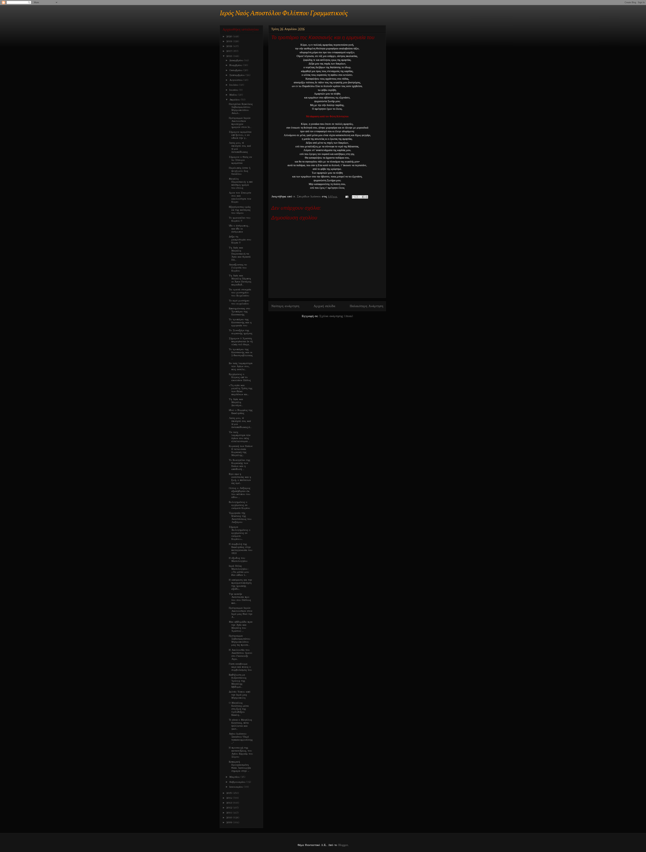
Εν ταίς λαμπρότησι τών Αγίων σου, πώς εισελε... (240, 366)
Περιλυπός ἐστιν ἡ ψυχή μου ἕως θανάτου (239, 170)
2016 (229, 56)
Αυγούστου (236, 79)
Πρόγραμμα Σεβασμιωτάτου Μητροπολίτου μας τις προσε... (239, 640)
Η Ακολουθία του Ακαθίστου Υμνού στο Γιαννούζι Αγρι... (240, 654)
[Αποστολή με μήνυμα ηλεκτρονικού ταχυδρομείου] (353, 197)
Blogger (343, 845)
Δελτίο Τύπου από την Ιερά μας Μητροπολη (239, 694)
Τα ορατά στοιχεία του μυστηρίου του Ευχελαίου (240, 292)
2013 (229, 802)
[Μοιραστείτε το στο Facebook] (363, 197)
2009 (229, 822)
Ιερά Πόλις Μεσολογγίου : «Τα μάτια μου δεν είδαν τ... (239, 570)
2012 (229, 807)
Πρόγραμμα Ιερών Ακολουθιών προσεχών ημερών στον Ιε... (240, 122)
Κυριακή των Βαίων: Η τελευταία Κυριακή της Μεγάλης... (241, 451)
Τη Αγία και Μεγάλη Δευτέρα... (236, 402)
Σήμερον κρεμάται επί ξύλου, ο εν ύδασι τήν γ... (240, 134)
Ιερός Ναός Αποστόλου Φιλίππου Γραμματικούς (284, 13)
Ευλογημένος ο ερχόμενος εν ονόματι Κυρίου (239, 505)
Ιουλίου (234, 84)
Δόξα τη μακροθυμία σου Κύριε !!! (240, 239)
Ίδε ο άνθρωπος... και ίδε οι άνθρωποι (239, 228)
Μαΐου (233, 94)
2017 (229, 51)
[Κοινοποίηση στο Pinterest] (366, 197)
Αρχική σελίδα (324, 306)
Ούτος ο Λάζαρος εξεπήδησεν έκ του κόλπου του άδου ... (239, 493)
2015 (229, 793)
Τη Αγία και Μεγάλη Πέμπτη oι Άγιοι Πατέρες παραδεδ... (240, 280)
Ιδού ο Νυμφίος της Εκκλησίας (241, 412)
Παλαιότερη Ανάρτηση (366, 306)
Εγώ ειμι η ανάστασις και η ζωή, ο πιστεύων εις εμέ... (240, 478)
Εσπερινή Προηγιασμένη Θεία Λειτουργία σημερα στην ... (240, 766)
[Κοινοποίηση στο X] (360, 197)
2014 (229, 797)
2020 (229, 36)
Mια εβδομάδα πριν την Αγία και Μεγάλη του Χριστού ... (241, 626)
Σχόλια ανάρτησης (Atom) (336, 316)
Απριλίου (235, 99)
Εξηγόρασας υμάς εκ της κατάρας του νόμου (240, 209)
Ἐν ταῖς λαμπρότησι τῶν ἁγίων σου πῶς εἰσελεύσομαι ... (239, 437)
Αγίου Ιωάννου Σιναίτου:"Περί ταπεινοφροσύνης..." (241, 738)
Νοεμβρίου (236, 65)
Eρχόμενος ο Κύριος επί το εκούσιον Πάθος (240, 377)
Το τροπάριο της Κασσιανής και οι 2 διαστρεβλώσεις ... (241, 354)
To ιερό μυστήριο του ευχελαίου (239, 302)
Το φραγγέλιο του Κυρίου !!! (239, 219)
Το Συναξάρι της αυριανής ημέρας (240, 332)
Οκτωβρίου (236, 70)
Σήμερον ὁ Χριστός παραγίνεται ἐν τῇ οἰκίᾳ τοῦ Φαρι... (241, 341)
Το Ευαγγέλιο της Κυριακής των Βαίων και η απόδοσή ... (239, 465)
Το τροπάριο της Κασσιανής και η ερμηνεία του (240, 322)
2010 (229, 817)
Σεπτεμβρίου (237, 75)
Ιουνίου (234, 89)
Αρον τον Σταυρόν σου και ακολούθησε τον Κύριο (240, 197)
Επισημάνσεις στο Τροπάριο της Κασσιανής (239, 311)
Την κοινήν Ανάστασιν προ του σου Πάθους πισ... (240, 598)
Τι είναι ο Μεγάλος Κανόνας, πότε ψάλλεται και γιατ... (240, 724)
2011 (229, 812)
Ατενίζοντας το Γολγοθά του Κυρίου (238, 267)
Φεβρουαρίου (237, 781)
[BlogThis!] (356, 197)
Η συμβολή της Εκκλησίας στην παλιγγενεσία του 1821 (240, 549)
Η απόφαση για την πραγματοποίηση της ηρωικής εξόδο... (240, 584)
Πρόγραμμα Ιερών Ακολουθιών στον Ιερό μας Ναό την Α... (240, 612)
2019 (229, 41)
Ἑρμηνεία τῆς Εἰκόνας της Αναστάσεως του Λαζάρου (240, 517)
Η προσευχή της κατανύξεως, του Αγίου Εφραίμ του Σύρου (241, 752)
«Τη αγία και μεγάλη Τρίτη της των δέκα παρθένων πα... (240, 390)
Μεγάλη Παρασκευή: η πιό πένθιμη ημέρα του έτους (241, 183)
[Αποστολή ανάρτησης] (346, 196)
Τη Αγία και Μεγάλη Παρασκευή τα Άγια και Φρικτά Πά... (240, 253)
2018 (229, 46)
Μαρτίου (235, 776)
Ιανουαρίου (236, 786)
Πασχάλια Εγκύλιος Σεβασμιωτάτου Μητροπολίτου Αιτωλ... (241, 108)
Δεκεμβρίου (236, 60)
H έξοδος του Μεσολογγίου (238, 559)
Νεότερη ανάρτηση (285, 306)
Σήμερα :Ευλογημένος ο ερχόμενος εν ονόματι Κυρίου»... (239, 533)
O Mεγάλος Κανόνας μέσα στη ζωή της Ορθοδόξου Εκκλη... (239, 708)
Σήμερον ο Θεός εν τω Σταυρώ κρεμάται (240, 159)
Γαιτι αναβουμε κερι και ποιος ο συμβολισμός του (240, 666)
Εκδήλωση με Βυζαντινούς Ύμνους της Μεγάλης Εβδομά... (237, 680)
